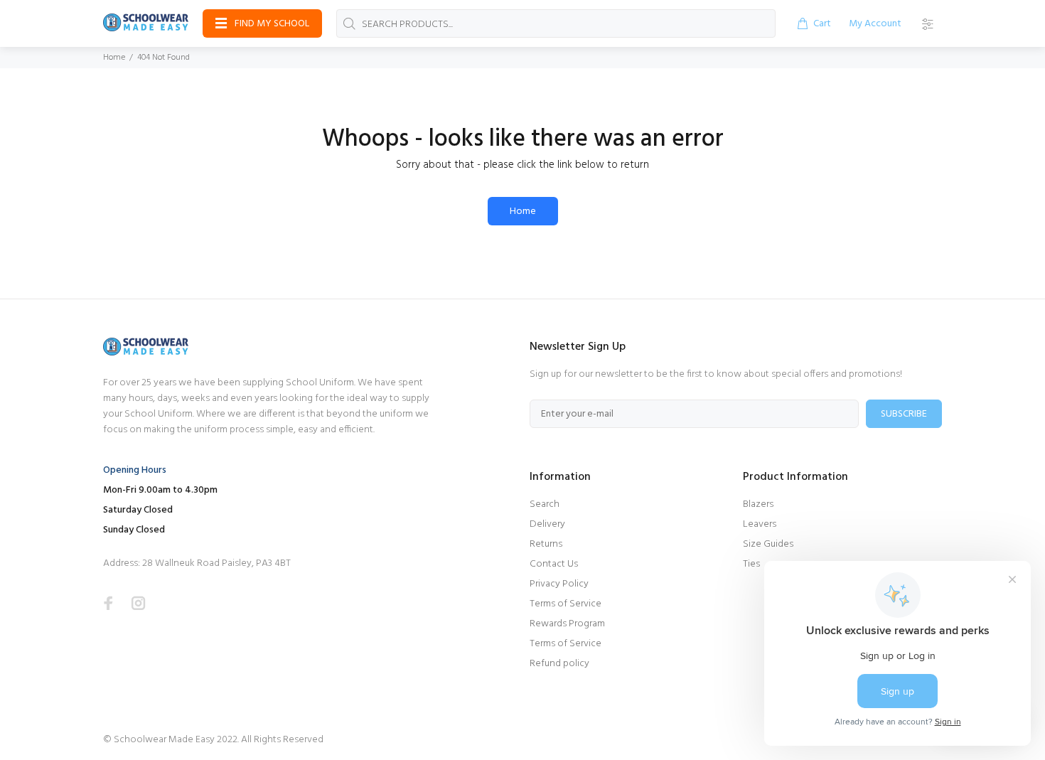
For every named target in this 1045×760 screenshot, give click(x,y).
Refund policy (559, 663)
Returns (546, 544)
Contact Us (554, 564)
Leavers (759, 524)
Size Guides (768, 544)
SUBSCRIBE (904, 414)
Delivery (547, 524)
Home (114, 57)
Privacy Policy (559, 584)
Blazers (758, 504)
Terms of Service (565, 604)
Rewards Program (567, 624)
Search (544, 504)
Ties (751, 564)
